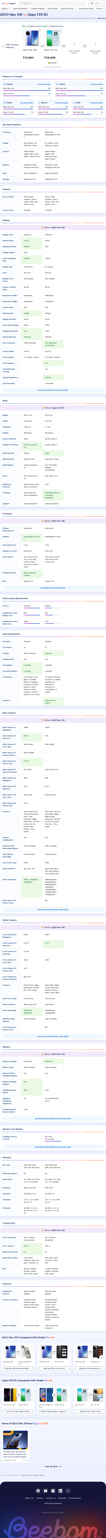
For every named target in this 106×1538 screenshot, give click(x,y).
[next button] (101, 1357)
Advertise (62, 1498)
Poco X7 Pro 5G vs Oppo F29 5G (18, 1411)
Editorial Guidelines (53, 1503)
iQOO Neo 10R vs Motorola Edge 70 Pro (19, 1368)
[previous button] (4, 1357)
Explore (5, 9)
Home (3, 1475)
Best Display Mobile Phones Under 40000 (53, 390)
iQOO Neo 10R (30, 50)
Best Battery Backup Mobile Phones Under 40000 (53, 1118)
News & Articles (67, 9)
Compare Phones (13, 1475)
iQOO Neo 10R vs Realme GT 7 (90, 1368)
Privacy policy (75, 1498)
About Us (29, 1498)
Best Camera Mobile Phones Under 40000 (53, 909)
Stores (99, 9)
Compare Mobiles (38, 9)
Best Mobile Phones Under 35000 (53, 588)
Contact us (51, 1498)
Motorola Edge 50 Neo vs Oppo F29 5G (55, 1411)
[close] (39, 30)
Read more (101, 18)
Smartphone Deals (86, 9)
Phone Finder (53, 9)
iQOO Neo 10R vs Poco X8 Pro (54, 1368)
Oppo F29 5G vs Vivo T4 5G (90, 1411)
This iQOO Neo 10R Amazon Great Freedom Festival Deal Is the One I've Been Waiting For (14, 1454)
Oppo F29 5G (50, 50)
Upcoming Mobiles (20, 9)
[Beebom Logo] (9, 3)
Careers (39, 1498)
